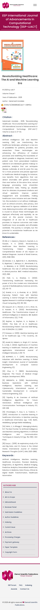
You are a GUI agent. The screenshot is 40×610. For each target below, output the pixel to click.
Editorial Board (10, 502)
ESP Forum (12, 585)
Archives (8, 532)
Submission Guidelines (13, 512)
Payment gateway (12, 542)
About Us (8, 492)
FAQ (20, 585)
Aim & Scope (10, 497)
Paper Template (11, 547)
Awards (14, 589)
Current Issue (10, 527)
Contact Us (24, 589)
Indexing (8, 522)
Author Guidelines (12, 517)
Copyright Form (11, 552)
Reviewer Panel (10, 507)
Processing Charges (12, 537)
